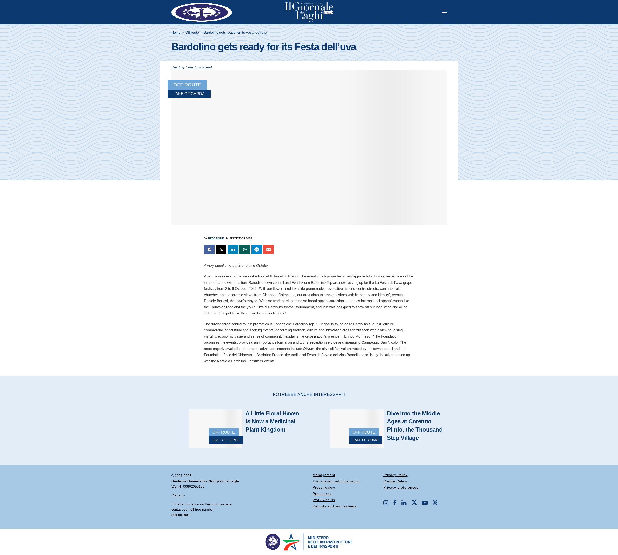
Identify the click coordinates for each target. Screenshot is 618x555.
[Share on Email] (268, 249)
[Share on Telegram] (256, 249)
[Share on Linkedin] (233, 249)
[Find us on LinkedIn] (404, 503)
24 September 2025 (239, 238)
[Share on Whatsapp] (244, 249)
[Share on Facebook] (209, 249)
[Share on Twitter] (221, 249)
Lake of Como (366, 440)
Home (176, 32)
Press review (324, 487)
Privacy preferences (400, 487)
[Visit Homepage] (309, 12)
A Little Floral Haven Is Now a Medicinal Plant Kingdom (272, 421)
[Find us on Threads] (435, 502)
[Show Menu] (444, 12)
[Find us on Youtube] (425, 503)
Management (324, 475)
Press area (322, 494)
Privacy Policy (395, 475)
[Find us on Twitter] (414, 502)
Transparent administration (336, 481)
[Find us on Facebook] (395, 503)
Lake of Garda (189, 94)
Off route (192, 32)
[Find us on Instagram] (385, 503)
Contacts (178, 495)
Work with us (324, 500)
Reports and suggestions (334, 506)
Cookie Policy (395, 481)
